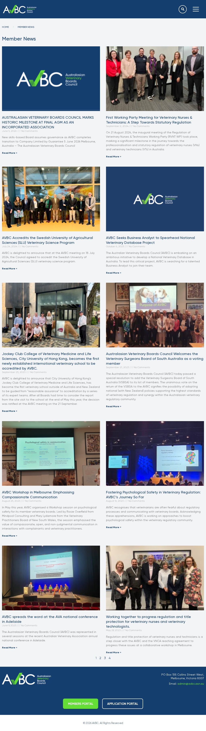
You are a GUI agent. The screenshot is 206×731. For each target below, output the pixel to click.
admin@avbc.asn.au (190, 683)
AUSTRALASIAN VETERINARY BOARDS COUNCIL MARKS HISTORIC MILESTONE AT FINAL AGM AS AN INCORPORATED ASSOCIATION (48, 122)
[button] (183, 9)
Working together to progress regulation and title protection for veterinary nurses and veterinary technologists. (148, 621)
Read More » (9, 153)
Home (5, 27)
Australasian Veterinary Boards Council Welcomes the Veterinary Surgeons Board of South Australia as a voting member (154, 359)
